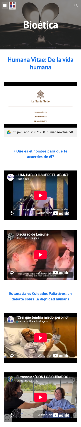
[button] (4, 5)
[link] (40, 109)
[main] (40, 24)
